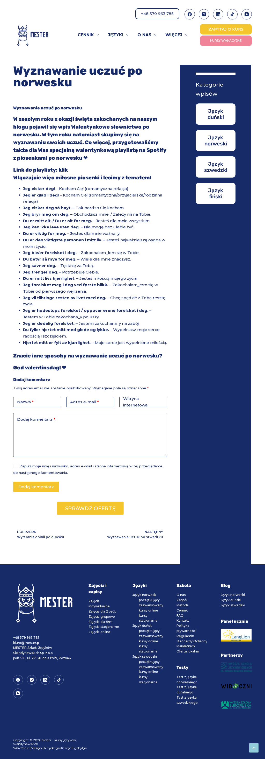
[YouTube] (246, 14)
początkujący (149, 600)
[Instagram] (204, 14)
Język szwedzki (144, 656)
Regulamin (185, 636)
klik (63, 170)
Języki (115, 34)
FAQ (179, 615)
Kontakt (182, 620)
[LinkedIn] (218, 14)
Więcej (173, 34)
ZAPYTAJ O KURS (225, 29)
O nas (144, 34)
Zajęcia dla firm (101, 622)
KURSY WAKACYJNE (226, 41)
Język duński (142, 626)
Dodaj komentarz (36, 419)
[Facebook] (190, 14)
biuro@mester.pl (26, 643)
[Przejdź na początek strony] (254, 748)
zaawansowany (151, 605)
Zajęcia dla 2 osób (102, 611)
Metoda (182, 605)
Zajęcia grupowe (102, 617)
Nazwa (25, 401)
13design (36, 748)
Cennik (86, 34)
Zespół (181, 600)
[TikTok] (232, 14)
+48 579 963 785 (157, 13)
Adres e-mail (84, 401)
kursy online (148, 610)
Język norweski (144, 595)
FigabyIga (79, 748)
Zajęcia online (99, 632)
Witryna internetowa (135, 402)
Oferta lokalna (187, 651)
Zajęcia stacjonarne (104, 627)
